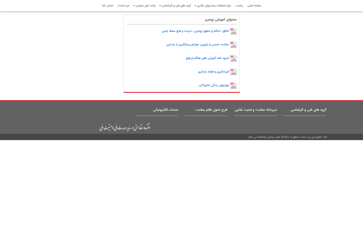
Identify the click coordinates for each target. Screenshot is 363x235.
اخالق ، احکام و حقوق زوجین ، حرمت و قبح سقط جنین (195, 31)
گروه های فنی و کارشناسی (308, 109)
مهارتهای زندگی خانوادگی (214, 85)
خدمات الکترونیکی (165, 109)
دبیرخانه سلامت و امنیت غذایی (256, 109)
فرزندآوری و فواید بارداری (213, 71)
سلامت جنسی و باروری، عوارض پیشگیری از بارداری (198, 44)
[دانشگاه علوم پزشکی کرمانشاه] (91, 127)
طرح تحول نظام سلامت (211, 109)
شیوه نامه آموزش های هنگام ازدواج (207, 58)
